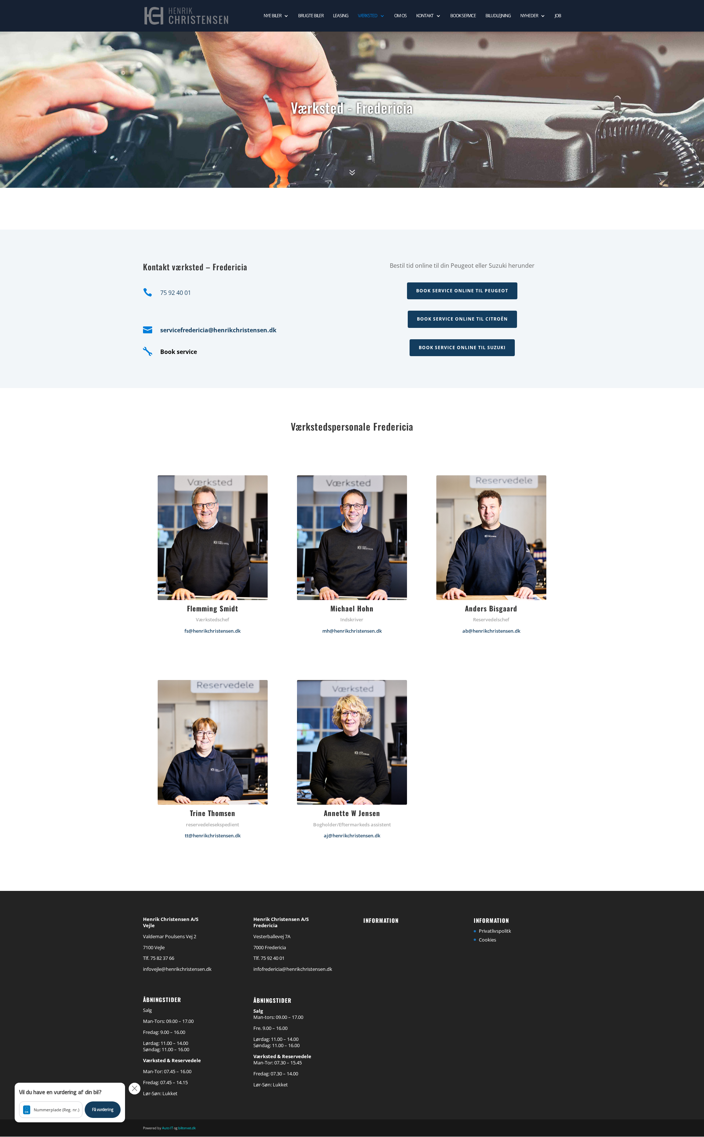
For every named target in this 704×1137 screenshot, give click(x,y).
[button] (70, 1102)
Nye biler (272, 16)
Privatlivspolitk (495, 931)
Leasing (340, 16)
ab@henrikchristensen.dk (491, 631)
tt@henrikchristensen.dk (213, 835)
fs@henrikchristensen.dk (212, 631)
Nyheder (529, 16)
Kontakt (424, 16)
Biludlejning (498, 16)
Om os (400, 16)
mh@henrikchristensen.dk (352, 631)
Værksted (367, 16)
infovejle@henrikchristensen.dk (177, 969)
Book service (463, 16)
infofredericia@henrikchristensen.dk (292, 969)
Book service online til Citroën (462, 319)
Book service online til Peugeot (462, 291)
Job (558, 16)
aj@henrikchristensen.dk (352, 835)
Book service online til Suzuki (462, 347)
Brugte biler (310, 16)
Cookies (487, 939)
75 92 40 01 (175, 293)
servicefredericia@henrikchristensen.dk (218, 330)
